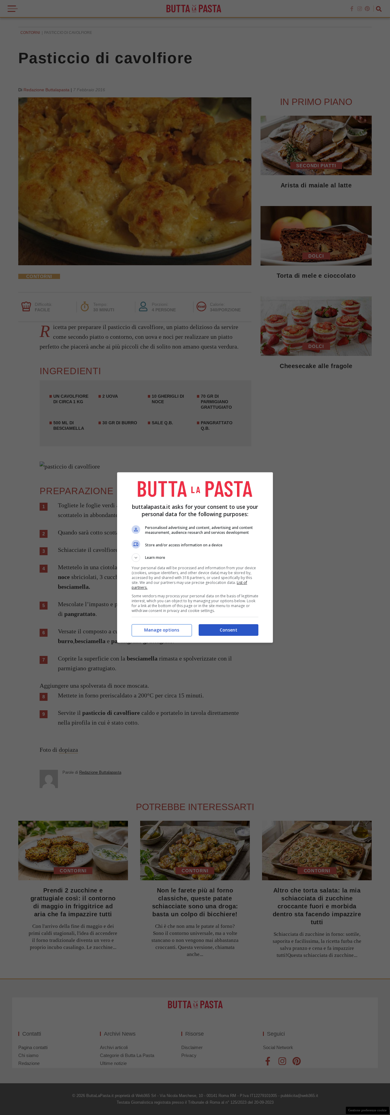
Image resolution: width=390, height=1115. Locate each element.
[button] (195, 557)
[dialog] (195, 557)
